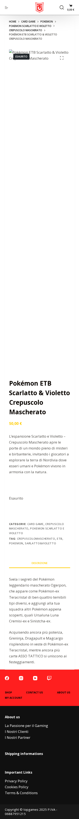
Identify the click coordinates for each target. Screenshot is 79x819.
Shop (8, 692)
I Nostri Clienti (16, 731)
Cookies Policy (16, 786)
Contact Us (34, 692)
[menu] (6, 7)
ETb (59, 538)
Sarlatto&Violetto (40, 543)
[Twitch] (49, 678)
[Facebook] (7, 678)
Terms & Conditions (21, 792)
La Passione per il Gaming (26, 725)
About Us (63, 692)
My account (13, 698)
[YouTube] (35, 678)
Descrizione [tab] (39, 563)
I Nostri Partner (17, 737)
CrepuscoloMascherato (36, 538)
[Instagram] (21, 678)
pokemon (16, 543)
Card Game (35, 524)
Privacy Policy (16, 780)
